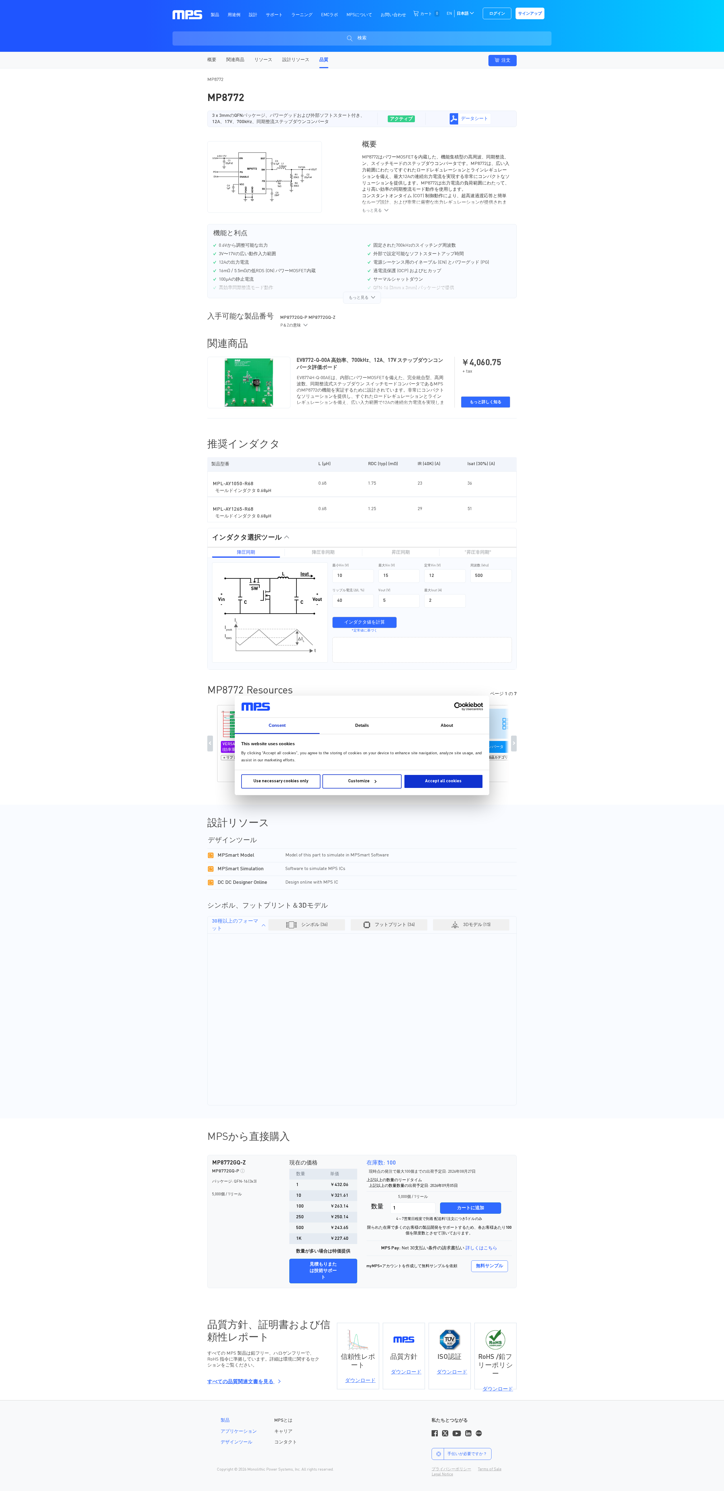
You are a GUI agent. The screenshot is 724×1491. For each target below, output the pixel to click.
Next (514, 743)
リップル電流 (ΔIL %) (348, 590)
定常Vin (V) (432, 565)
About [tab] (447, 725)
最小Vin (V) (340, 565)
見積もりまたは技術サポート (323, 1271)
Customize (359, 781)
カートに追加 (470, 1208)
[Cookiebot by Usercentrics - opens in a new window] (458, 706)
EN (449, 14)
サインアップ (530, 14)
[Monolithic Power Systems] (187, 14)
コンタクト (285, 1442)
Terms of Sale (489, 1469)
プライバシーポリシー (451, 1469)
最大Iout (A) (433, 590)
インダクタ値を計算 (364, 622)
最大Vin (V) (386, 565)
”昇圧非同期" (478, 552)
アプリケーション (239, 1431)
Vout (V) (384, 590)
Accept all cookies (443, 781)
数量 (377, 1207)
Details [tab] (362, 725)
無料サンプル (489, 1266)
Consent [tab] (277, 725)
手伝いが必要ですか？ (467, 1454)
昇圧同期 (401, 552)
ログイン (497, 14)
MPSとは (283, 1420)
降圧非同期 (323, 552)
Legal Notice (442, 1474)
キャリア (283, 1431)
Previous (210, 743)
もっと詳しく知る (485, 402)
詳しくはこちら (481, 1248)
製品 (225, 1420)
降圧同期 (246, 552)
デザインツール (236, 1442)
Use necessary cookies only (280, 781)
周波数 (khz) (479, 565)
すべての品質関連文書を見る (241, 1381)
